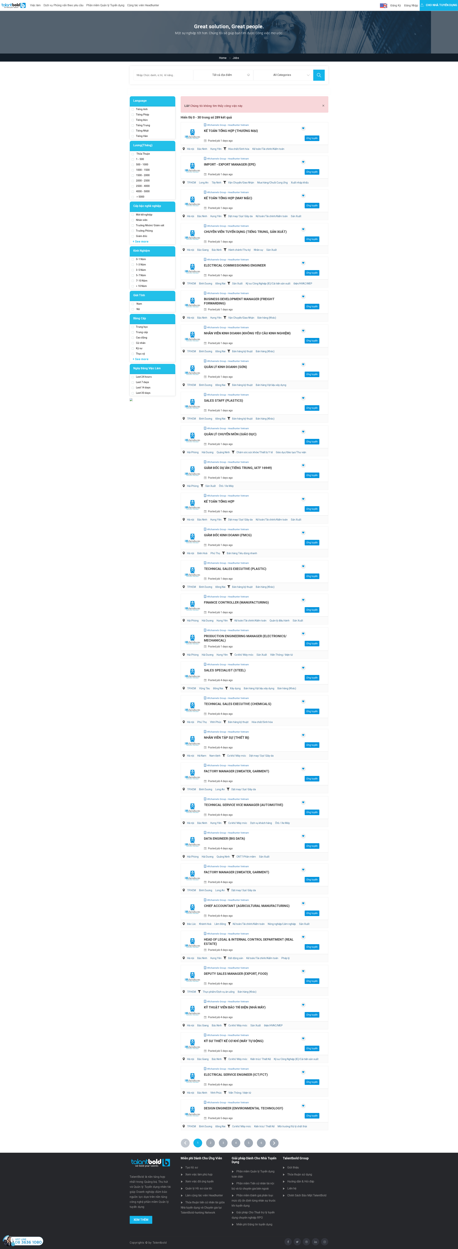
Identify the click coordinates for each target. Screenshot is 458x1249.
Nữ (138, 309)
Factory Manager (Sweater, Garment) (236, 771)
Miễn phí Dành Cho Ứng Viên (201, 1158)
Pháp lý (285, 958)
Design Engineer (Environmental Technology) (243, 1108)
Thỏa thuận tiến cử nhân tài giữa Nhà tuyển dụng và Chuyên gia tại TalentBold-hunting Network (203, 1207)
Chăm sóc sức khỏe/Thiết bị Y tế (255, 452)
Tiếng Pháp (142, 114)
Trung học (142, 326)
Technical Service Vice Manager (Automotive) (243, 805)
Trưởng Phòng (144, 230)
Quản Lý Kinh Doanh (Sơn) (225, 367)
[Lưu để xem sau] (303, 128)
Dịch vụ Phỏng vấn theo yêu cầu (63, 5)
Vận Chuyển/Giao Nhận (241, 182)
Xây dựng (235, 688)
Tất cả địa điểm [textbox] (222, 75)
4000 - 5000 (143, 191)
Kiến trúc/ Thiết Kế (260, 1059)
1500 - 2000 (143, 175)
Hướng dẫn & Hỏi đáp (300, 1181)
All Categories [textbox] (282, 75)
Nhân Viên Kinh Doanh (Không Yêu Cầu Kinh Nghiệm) (247, 333)
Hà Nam (201, 755)
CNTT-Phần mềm (246, 856)
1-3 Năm (141, 264)
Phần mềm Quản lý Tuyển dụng (105, 5)
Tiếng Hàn (142, 136)
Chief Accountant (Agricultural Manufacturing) (247, 906)
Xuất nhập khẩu (300, 182)
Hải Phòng (193, 452)
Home (222, 58)
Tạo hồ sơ (191, 1167)
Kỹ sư (139, 348)
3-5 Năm (141, 269)
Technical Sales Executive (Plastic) (235, 569)
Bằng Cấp (139, 318)
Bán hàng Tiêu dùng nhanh (242, 553)
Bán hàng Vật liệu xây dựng (271, 385)
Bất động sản (235, 958)
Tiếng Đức (142, 119)
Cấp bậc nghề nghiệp (147, 206)
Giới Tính (139, 295)
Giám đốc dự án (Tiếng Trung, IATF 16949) (238, 468)
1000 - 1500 (143, 169)
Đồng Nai (220, 283)
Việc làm (35, 5)
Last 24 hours (144, 376)
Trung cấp (142, 332)
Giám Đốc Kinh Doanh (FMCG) (228, 535)
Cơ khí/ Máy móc (244, 654)
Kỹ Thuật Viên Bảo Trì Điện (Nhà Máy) (235, 1007)
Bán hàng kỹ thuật (242, 351)
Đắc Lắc (191, 924)
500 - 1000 (142, 164)
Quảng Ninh (223, 452)
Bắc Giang (203, 249)
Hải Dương (207, 452)
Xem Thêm (141, 1219)
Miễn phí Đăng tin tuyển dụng (254, 1224)
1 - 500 (140, 159)
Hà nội (190, 148)
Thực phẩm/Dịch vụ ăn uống (219, 991)
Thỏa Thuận (143, 153)
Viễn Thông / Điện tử (281, 654)
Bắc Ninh (202, 148)
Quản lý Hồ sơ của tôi (198, 1188)
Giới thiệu (293, 1167)
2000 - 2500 (143, 180)
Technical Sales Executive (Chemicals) (237, 704)
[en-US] (383, 6)
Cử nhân (140, 343)
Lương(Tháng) (142, 145)
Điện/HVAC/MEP (303, 283)
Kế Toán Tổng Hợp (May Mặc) (228, 198)
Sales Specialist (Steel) (225, 670)
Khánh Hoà (205, 924)
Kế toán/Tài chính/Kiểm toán (268, 148)
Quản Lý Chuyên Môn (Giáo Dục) (230, 434)
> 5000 (140, 196)
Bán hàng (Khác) (266, 317)
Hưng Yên (215, 148)
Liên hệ (291, 1188)
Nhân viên (141, 220)
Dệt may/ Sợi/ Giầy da (240, 216)
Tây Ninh (216, 182)
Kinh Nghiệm (141, 250)
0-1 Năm (141, 259)
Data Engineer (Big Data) (224, 838)
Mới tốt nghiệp (144, 214)
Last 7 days (142, 382)
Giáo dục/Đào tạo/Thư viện (291, 452)
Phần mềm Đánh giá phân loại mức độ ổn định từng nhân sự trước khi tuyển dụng (254, 1200)
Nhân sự (258, 249)
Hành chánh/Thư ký (239, 249)
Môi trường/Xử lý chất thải (292, 1126)
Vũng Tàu (204, 688)
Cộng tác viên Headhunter (143, 5)
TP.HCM (191, 182)
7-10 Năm (141, 280)
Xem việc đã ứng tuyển (199, 1181)
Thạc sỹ (140, 353)
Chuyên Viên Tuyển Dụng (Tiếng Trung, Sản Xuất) (245, 232)
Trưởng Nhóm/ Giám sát (150, 225)
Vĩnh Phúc (215, 722)
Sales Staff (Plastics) (223, 400)
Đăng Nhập (411, 5)
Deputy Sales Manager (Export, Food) (236, 974)
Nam (139, 303)
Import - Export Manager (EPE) (230, 164)
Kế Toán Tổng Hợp (219, 501)
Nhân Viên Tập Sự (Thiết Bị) (226, 737)
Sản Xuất (296, 216)
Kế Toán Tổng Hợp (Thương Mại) (231, 131)
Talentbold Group (296, 1158)
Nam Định (214, 755)
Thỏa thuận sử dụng (299, 1174)
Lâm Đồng (220, 924)
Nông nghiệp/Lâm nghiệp (282, 924)
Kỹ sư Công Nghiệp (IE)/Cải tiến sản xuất (268, 283)
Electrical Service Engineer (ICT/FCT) (236, 1074)
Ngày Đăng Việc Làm (147, 368)
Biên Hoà (202, 553)
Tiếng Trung (143, 125)
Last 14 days (143, 387)
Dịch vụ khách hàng (261, 823)
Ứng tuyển (312, 138)
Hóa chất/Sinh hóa (238, 148)
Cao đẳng (141, 337)
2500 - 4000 (143, 186)
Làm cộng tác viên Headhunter (204, 1195)
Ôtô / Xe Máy (226, 486)
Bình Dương (205, 283)
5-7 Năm (141, 275)
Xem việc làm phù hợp (199, 1174)
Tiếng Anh (142, 109)
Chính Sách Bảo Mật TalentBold (306, 1195)
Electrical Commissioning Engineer (235, 265)
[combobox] (223, 75)
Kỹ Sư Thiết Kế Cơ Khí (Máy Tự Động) (234, 1041)
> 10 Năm (141, 286)
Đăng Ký (395, 5)
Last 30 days (143, 392)
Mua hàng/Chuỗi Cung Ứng (272, 182)
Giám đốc (141, 236)
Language (140, 100)
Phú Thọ (215, 553)
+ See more (140, 241)
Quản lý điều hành (279, 620)
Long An (203, 182)
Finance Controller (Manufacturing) (236, 602)
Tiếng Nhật (142, 130)
